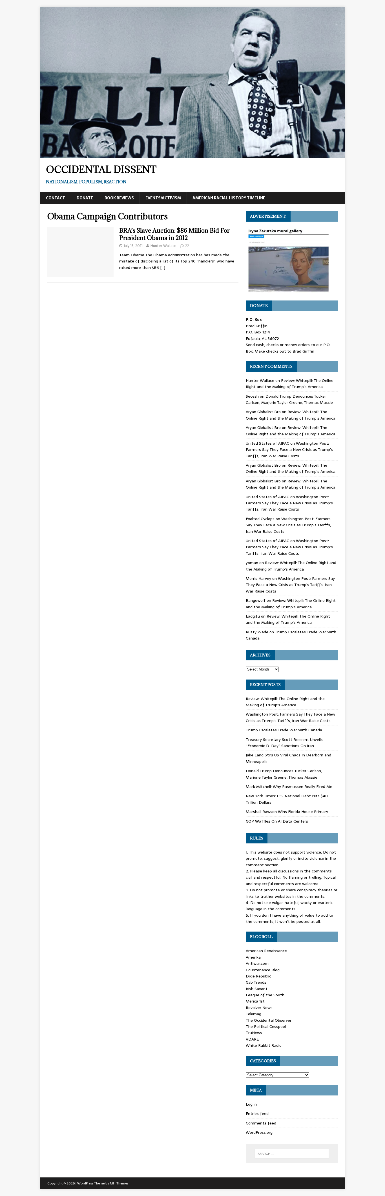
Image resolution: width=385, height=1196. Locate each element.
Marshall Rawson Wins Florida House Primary (287, 812)
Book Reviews (119, 198)
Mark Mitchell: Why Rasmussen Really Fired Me (289, 786)
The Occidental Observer (268, 1020)
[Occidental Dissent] (192, 155)
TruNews (254, 1033)
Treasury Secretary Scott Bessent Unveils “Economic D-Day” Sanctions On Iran (284, 742)
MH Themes (119, 1183)
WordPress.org (259, 1132)
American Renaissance (266, 951)
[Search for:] (291, 1154)
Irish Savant (256, 989)
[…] (162, 267)
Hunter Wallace (163, 246)
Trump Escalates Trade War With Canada (284, 730)
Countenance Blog (263, 970)
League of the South (265, 995)
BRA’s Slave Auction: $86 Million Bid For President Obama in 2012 (174, 234)
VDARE (252, 1039)
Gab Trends (256, 982)
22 (187, 246)
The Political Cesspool (266, 1026)
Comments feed (261, 1123)
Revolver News (259, 1008)
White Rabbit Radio (264, 1045)
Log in (251, 1104)
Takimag (253, 1014)
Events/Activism (163, 198)
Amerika (253, 957)
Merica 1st (255, 1001)
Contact (55, 198)
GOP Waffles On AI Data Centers (277, 821)
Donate (85, 198)
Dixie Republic (258, 976)
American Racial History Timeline (229, 198)
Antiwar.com (257, 963)
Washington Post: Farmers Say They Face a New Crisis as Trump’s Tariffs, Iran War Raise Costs (289, 449)
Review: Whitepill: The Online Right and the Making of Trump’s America (289, 383)
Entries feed (257, 1113)
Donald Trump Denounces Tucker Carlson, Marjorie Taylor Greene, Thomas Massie (289, 399)
